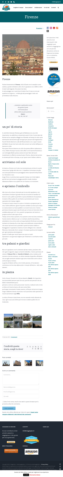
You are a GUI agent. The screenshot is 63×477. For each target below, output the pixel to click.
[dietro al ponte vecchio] (27, 324)
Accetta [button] (26, 475)
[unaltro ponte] (18, 317)
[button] (58, 7)
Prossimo (39, 28)
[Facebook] (48, 28)
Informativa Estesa (34, 475)
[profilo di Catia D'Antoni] (54, 73)
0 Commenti (14, 337)
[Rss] (57, 28)
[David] (18, 324)
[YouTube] (54, 28)
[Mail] (48, 31)
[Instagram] (51, 28)
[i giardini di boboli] (37, 317)
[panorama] (37, 324)
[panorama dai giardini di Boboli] (8, 317)
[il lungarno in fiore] (27, 317)
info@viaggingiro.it (56, 1)
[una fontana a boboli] (8, 324)
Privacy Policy (44, 464)
